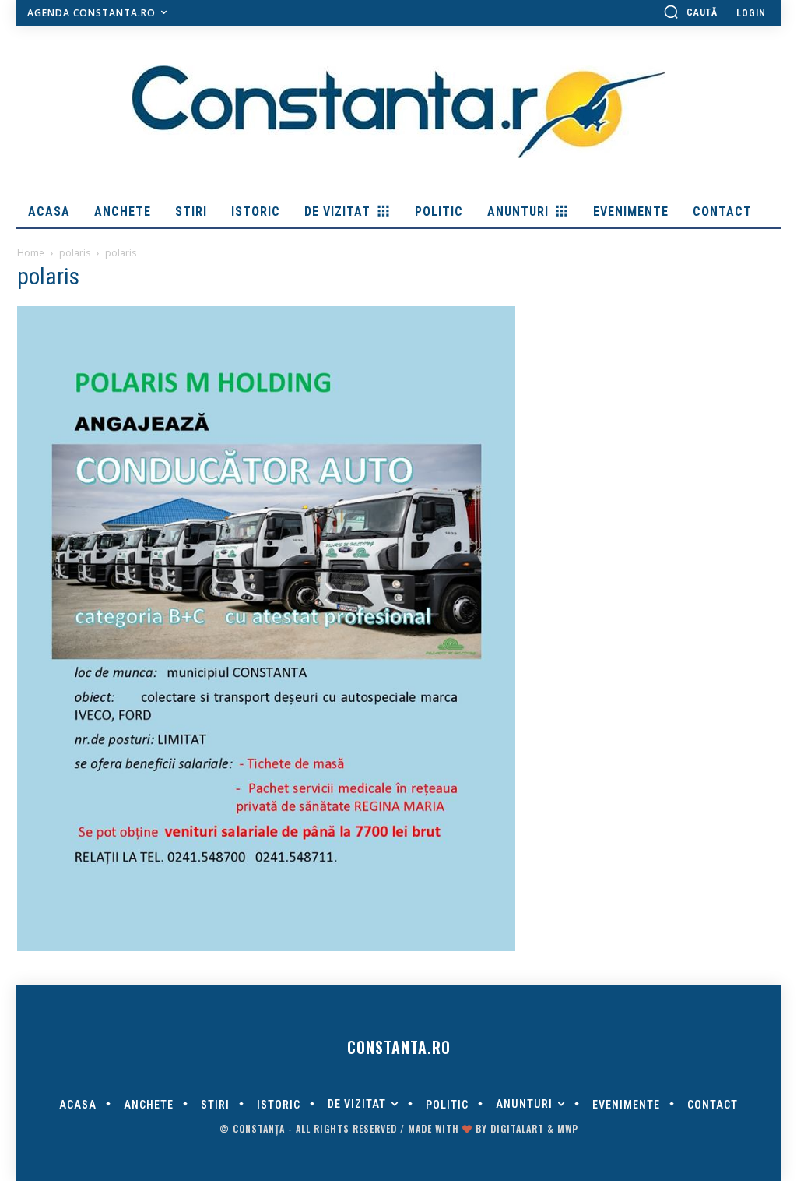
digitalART (517, 1128)
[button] (690, 11)
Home (30, 252)
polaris (74, 252)
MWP (567, 1128)
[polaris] (266, 947)
